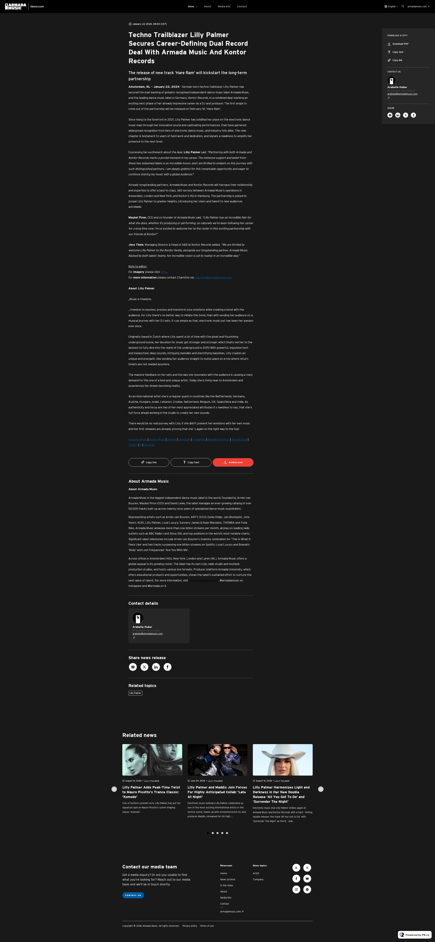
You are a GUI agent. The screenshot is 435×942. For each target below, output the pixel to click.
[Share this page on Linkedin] (156, 667)
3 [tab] (217, 833)
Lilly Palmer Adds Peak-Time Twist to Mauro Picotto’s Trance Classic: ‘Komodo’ (151, 792)
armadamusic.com (417, 6)
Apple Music (157, 439)
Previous (114, 789)
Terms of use (207, 925)
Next (321, 789)
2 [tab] (213, 833)
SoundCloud (239, 439)
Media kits (224, 6)
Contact (242, 6)
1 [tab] (208, 833)
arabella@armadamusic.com (148, 633)
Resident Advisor (218, 439)
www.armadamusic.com (203, 580)
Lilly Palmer (135, 693)
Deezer (171, 439)
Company (258, 879)
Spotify (133, 444)
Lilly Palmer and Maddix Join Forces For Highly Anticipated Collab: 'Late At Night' (217, 792)
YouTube (149, 444)
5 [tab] (227, 833)
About (207, 6)
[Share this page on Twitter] (144, 667)
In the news (226, 885)
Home (223, 873)
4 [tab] (222, 833)
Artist (256, 873)
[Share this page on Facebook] (167, 667)
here (164, 271)
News (191, 6)
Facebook (184, 439)
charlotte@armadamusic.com (213, 277)
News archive (227, 879)
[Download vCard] (183, 614)
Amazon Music (137, 439)
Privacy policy (190, 925)
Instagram (199, 439)
